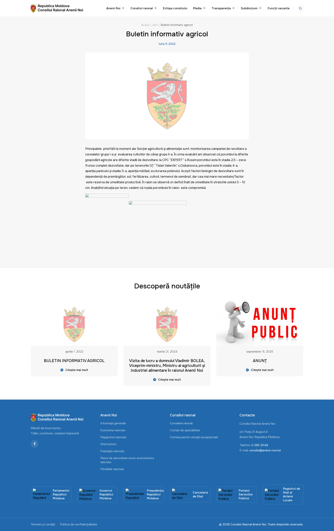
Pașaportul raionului (113, 437)
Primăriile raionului (112, 469)
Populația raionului (112, 451)
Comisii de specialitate (185, 430)
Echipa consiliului (175, 8)
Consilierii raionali (181, 423)
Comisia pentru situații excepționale (194, 437)
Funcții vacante (279, 8)
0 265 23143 (259, 445)
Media (197, 8)
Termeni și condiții (43, 524)
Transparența (221, 8)
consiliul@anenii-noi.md (265, 450)
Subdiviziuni (249, 8)
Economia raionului (112, 430)
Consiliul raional (141, 8)
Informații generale (113, 423)
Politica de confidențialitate (78, 524)
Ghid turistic (108, 444)
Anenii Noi (113, 8)
